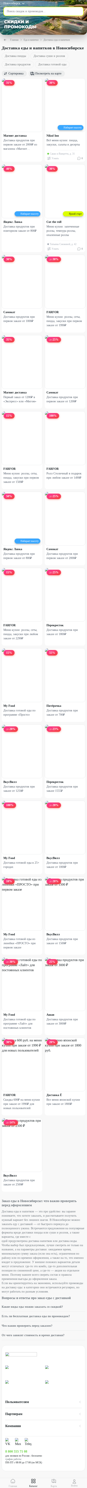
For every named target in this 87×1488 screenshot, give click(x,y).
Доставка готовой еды (52, 64)
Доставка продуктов (18, 64)
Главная (14, 39)
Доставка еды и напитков (57, 39)
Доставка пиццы (15, 56)
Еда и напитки (31, 39)
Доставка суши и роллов (49, 56)
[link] (23, 1371)
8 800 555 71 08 (16, 1451)
